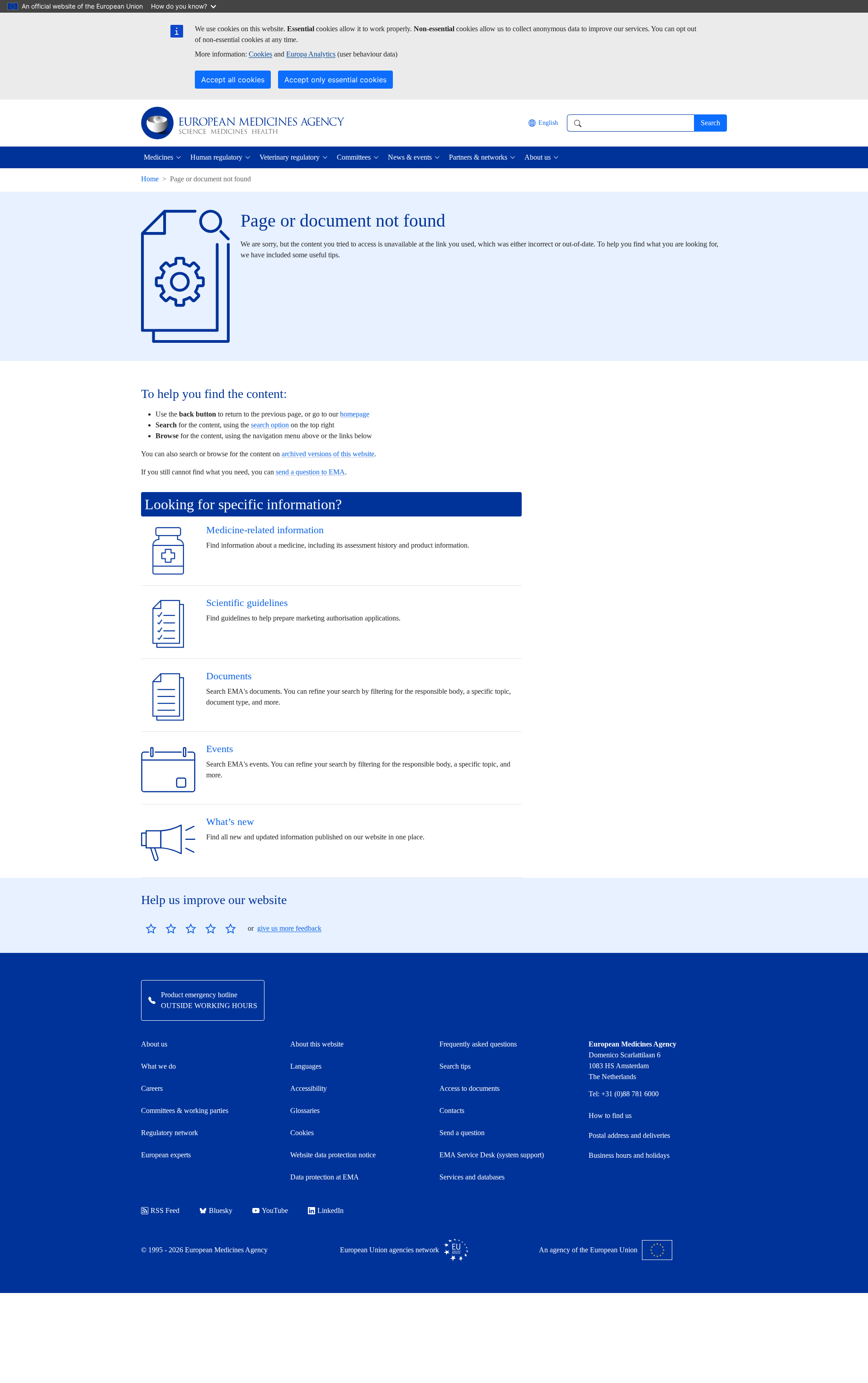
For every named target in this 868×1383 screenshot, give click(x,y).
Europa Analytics (310, 54)
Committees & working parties (184, 1110)
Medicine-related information (265, 529)
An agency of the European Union (588, 1250)
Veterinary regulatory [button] (289, 157)
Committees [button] (354, 157)
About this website (317, 1044)
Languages (305, 1066)
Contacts (451, 1110)
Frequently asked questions (478, 1044)
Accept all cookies (232, 79)
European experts (166, 1155)
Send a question (462, 1133)
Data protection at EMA (324, 1177)
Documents (229, 676)
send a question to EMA (310, 472)
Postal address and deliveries (629, 1135)
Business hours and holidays (629, 1155)
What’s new (230, 821)
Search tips (455, 1066)
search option (270, 425)
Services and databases (472, 1177)
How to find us (610, 1115)
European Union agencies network (389, 1250)
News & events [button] (410, 157)
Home (150, 179)
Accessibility (308, 1088)
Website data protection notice (333, 1155)
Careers (152, 1088)
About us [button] (537, 157)
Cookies (260, 54)
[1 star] (151, 928)
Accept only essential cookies (335, 79)
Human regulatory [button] (216, 157)
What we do (158, 1066)
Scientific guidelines (247, 602)
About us (154, 1044)
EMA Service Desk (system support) (491, 1155)
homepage (354, 414)
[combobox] (630, 123)
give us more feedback (289, 928)
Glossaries (305, 1110)
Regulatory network (169, 1133)
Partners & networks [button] (478, 157)
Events (219, 748)
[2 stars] (161, 928)
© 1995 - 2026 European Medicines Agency (204, 1250)
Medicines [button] (158, 157)
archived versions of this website (328, 454)
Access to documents (469, 1088)
